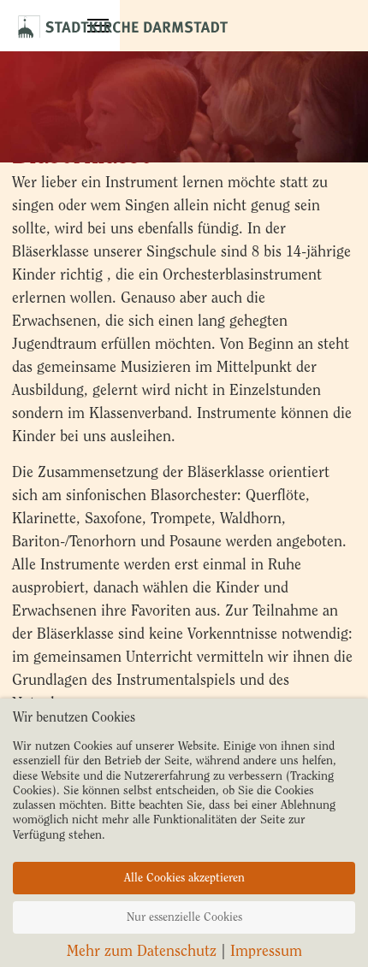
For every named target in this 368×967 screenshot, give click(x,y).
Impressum (266, 950)
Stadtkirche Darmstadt (123, 21)
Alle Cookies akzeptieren (184, 877)
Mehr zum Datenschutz (142, 950)
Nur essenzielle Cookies (184, 917)
